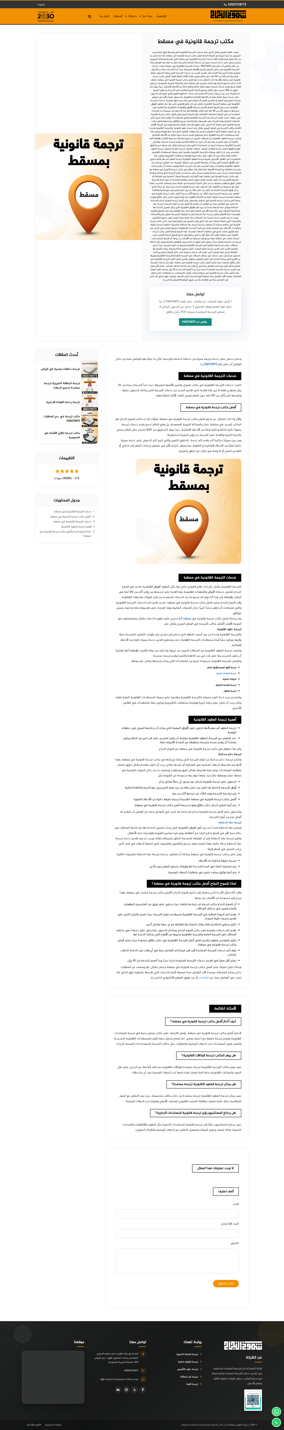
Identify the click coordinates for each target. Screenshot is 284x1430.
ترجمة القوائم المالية (188, 1362)
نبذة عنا (147, 16)
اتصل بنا (104, 16)
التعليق (235, 1243)
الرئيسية (161, 16)
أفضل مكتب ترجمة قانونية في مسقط (70, 517)
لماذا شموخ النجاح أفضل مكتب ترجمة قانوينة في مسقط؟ (65, 534)
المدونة (118, 16)
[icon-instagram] (126, 1389)
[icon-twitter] (134, 1389)
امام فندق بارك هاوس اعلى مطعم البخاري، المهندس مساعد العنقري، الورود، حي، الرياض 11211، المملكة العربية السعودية (116, 1358)
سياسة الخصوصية (53, 1425)
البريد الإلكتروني (230, 1224)
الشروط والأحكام (34, 1425)
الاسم (236, 1204)
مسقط (187, 618)
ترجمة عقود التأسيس (187, 1369)
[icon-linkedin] (118, 1389)
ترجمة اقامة (192, 1384)
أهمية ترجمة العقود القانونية (76, 527)
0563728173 (236, 4)
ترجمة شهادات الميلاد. (225, 673)
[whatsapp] (276, 1411)
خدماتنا (132, 16)
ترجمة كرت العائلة (189, 1377)
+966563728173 (131, 1371)
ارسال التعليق (226, 1283)
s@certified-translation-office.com (119, 1380)
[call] (276, 1422)
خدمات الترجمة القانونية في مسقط (73, 512)
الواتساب (204, 977)
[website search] (89, 16)
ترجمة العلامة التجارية (187, 1354)
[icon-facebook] (143, 1389)
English (41, 5)
